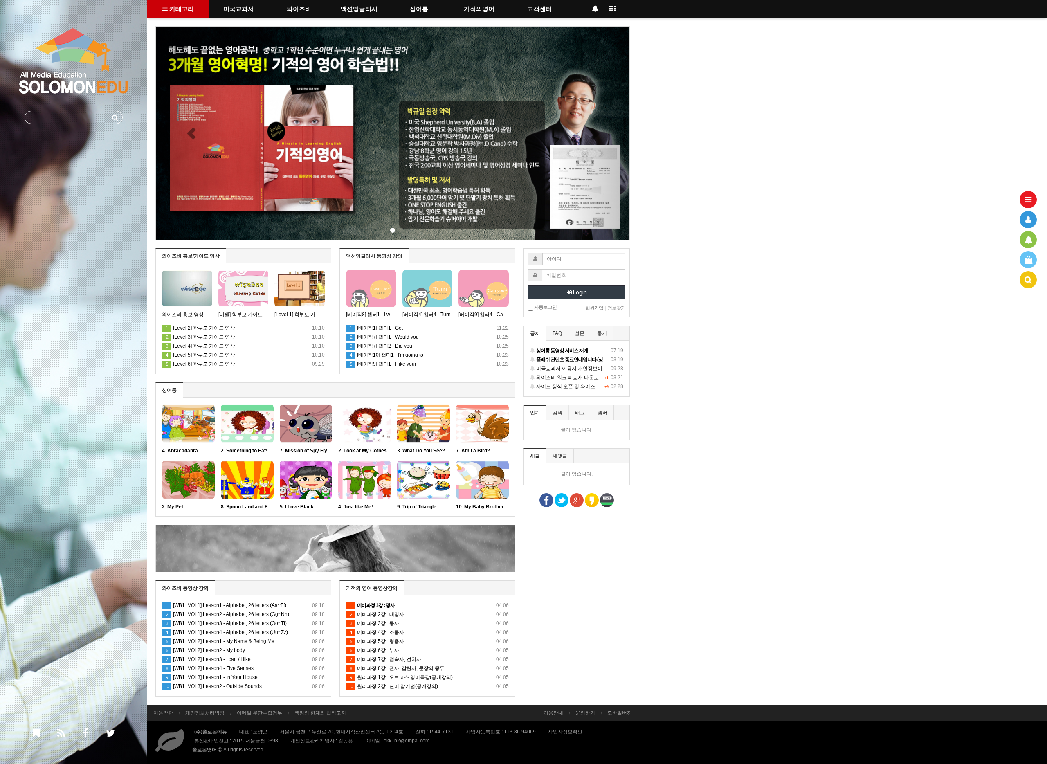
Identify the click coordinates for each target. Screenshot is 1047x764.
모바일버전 (619, 713)
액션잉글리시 (359, 9)
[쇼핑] (1028, 259)
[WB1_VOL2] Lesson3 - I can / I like (245, 659)
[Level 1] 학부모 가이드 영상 (299, 314)
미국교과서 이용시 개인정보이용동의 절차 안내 (579, 368)
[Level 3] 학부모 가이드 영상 (200, 337)
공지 (535, 333)
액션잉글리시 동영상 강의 (374, 256)
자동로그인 (545, 307)
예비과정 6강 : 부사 (429, 650)
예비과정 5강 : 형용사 (429, 641)
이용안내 (553, 713)
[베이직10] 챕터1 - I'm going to (386, 355)
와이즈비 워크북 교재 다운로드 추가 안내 (579, 377)
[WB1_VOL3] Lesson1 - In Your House (245, 677)
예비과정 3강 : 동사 (429, 623)
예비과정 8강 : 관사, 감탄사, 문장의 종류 (429, 668)
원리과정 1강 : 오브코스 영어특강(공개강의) (429, 677)
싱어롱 (419, 9)
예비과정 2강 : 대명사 (429, 614)
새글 (535, 456)
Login (579, 292)
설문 (579, 333)
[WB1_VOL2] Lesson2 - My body (245, 650)
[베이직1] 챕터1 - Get (376, 328)
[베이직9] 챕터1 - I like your (383, 364)
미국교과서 (238, 9)
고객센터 (539, 9)
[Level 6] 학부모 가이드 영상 (200, 364)
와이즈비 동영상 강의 (185, 588)
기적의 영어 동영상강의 (372, 588)
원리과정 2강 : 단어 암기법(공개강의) (428, 686)
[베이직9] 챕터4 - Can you (483, 314)
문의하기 (585, 713)
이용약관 (163, 713)
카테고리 (181, 9)
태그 (580, 413)
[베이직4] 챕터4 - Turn (426, 314)
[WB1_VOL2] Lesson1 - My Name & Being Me (245, 641)
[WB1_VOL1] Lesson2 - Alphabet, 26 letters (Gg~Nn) (245, 614)
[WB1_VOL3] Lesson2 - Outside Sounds (244, 686)
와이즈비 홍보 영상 (183, 314)
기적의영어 (479, 9)
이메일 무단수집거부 (259, 713)
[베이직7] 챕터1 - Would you (384, 337)
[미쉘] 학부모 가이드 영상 (243, 314)
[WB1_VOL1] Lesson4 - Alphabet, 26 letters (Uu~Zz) (245, 632)
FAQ (557, 333)
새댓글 (560, 456)
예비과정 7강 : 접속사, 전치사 (429, 659)
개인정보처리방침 (205, 713)
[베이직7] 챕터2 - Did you (381, 346)
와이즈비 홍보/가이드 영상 (191, 256)
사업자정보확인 (565, 732)
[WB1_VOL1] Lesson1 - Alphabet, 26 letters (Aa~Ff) (245, 605)
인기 (535, 413)
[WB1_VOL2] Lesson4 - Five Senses (245, 668)
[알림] (1028, 239)
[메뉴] (1028, 199)
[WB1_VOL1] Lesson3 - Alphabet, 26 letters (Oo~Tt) (245, 623)
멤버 (602, 413)
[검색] (1028, 279)
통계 (602, 333)
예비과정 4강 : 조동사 (429, 632)
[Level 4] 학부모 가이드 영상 (200, 346)
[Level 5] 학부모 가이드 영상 (200, 355)
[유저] (1028, 219)
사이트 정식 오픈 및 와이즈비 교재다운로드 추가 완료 (579, 386)
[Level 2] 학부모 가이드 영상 (200, 328)
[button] (191, 133)
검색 (557, 413)
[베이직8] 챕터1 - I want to (371, 314)
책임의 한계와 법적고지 (320, 713)
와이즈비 (299, 9)
